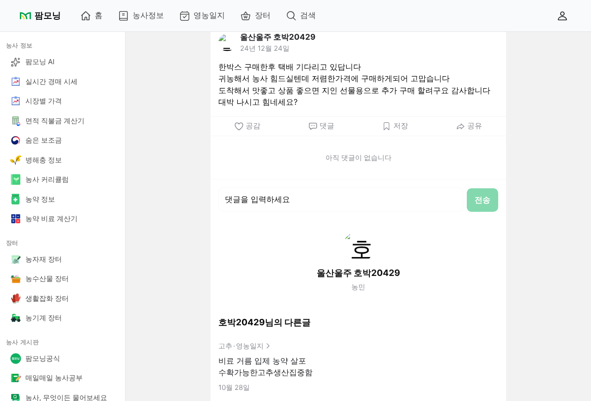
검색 (308, 15)
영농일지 (209, 15)
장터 (263, 15)
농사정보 (148, 15)
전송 (482, 199)
